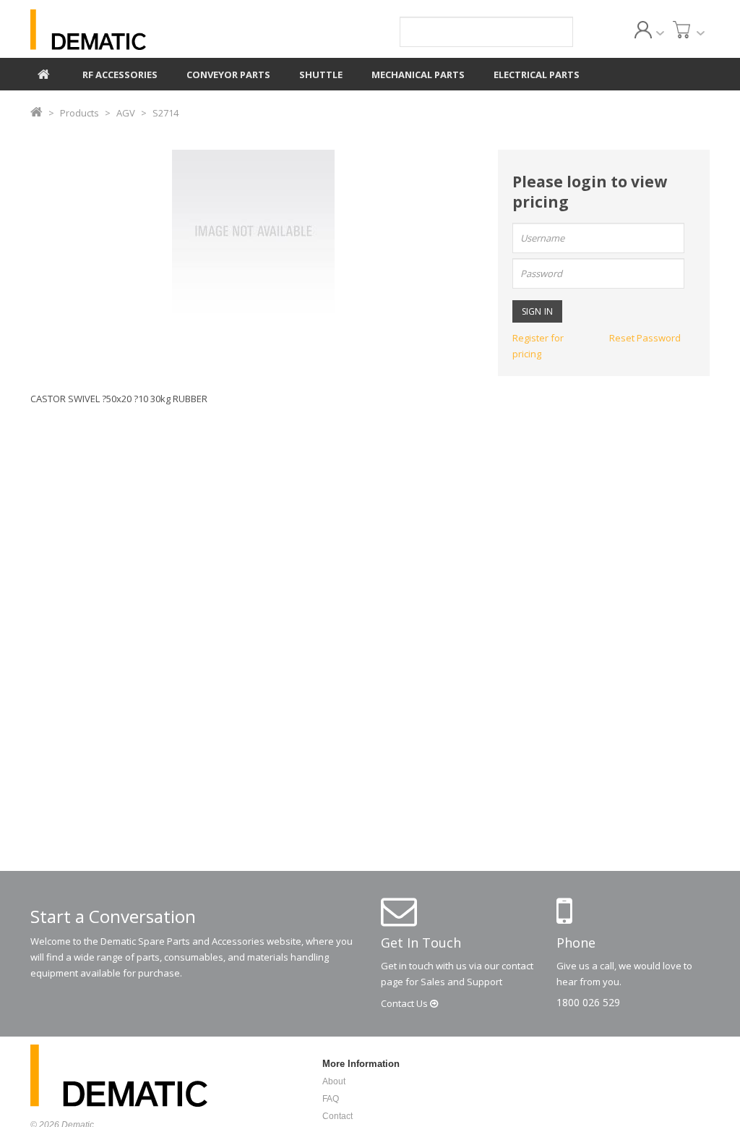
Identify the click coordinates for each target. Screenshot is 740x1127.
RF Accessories (120, 74)
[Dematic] (136, 29)
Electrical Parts (537, 74)
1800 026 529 (588, 1002)
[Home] (44, 72)
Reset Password (645, 337)
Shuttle (321, 74)
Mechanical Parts (418, 74)
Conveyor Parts (228, 74)
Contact (405, 1003)
